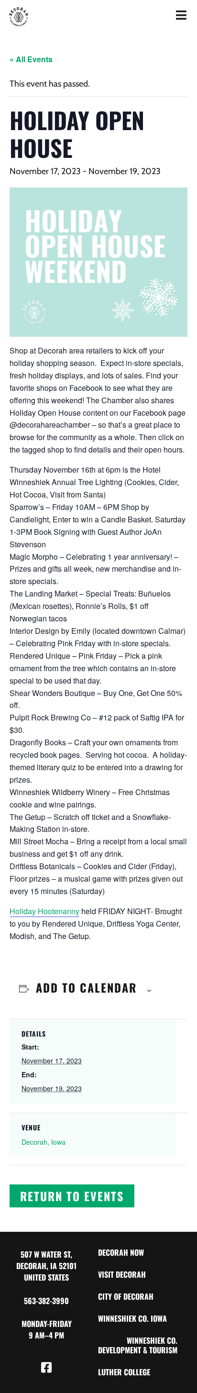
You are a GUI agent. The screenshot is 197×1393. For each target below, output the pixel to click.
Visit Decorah (122, 1274)
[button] (72, 1195)
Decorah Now (121, 1252)
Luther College (124, 1372)
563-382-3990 (46, 1300)
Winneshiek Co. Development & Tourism (137, 1345)
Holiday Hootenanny (44, 911)
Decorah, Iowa (44, 1142)
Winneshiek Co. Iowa (132, 1318)
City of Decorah (125, 1296)
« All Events (31, 59)
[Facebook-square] (46, 1367)
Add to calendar (86, 987)
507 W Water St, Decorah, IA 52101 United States (46, 1266)
